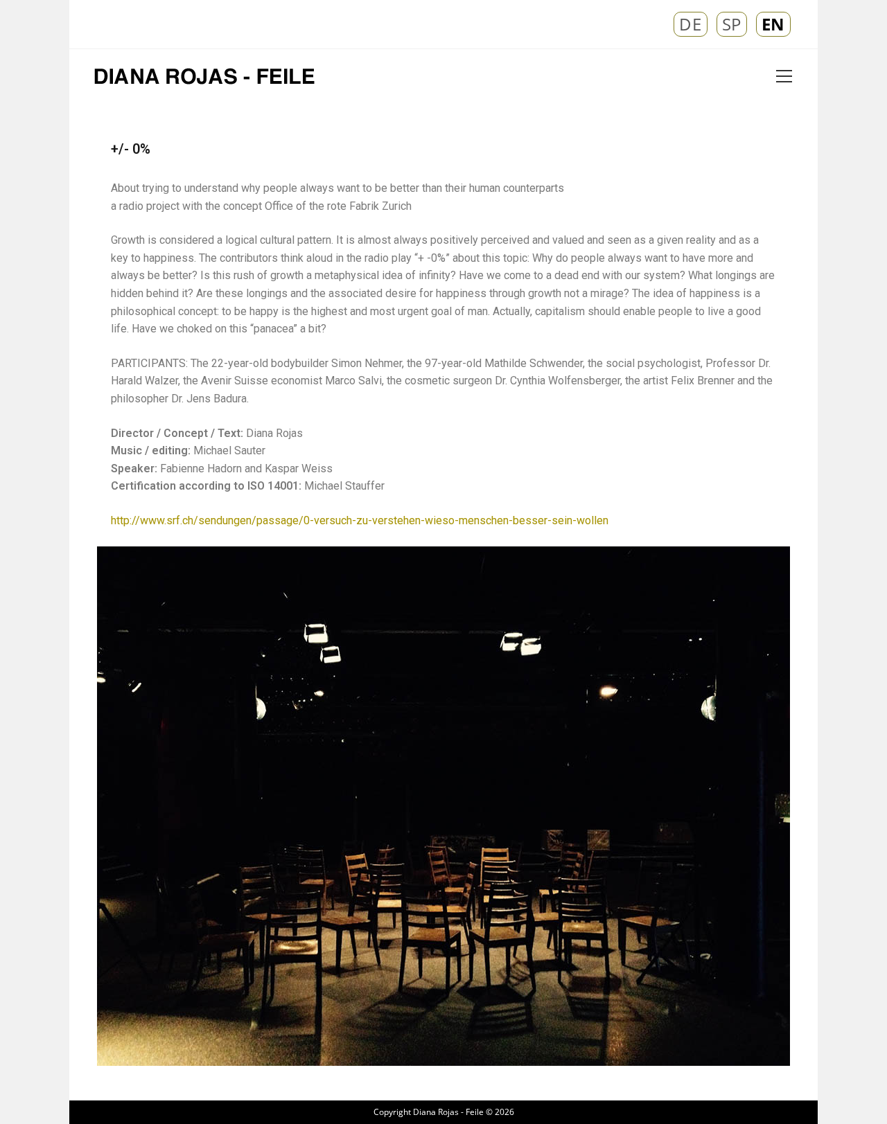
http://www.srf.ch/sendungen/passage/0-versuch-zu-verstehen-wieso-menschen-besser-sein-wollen (359, 520)
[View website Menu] (784, 77)
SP (731, 24)
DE (690, 24)
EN (773, 24)
